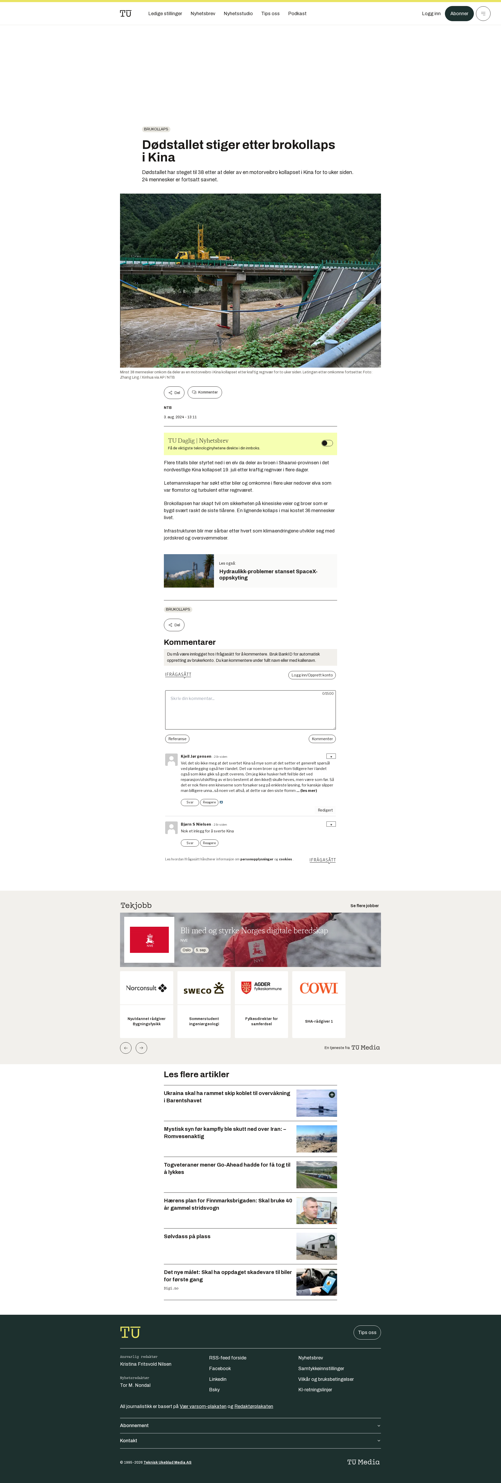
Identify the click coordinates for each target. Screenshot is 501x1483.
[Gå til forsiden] (126, 13)
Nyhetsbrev (310, 1357)
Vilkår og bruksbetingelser (326, 1379)
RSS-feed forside (227, 1357)
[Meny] (483, 13)
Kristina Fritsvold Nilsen (145, 1364)
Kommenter (208, 392)
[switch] (327, 443)
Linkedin (217, 1379)
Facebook (220, 1368)
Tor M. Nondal (135, 1385)
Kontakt (128, 1440)
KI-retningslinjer (315, 1389)
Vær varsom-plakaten (203, 1406)
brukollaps (156, 129)
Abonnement (134, 1425)
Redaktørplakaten (253, 1406)
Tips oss (367, 1332)
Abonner (459, 13)
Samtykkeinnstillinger (321, 1368)
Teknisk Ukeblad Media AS (168, 1462)
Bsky (214, 1389)
